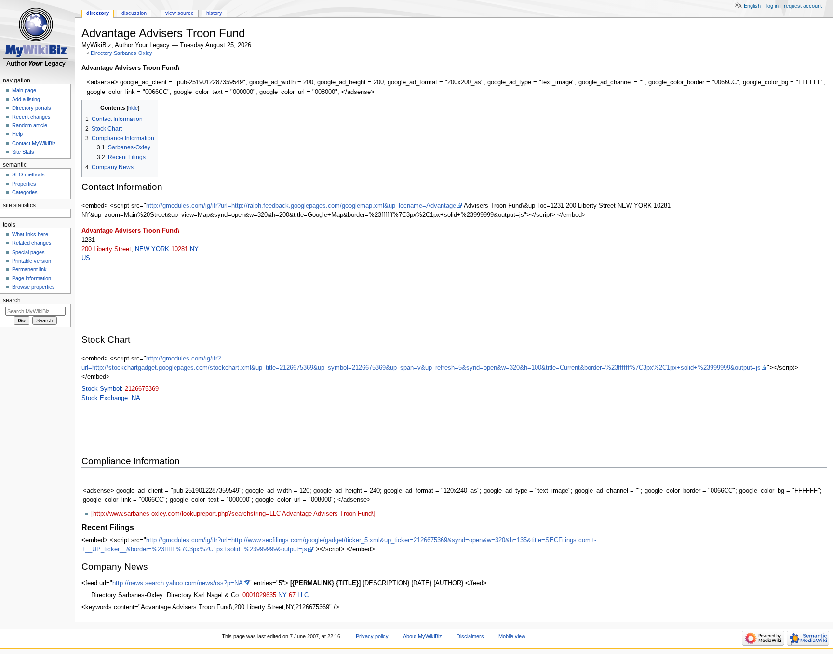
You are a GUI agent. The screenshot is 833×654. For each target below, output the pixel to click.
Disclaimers (470, 636)
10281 (179, 249)
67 (292, 595)
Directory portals (31, 108)
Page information (31, 278)
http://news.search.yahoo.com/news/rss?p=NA (177, 583)
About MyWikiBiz (422, 636)
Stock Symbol (101, 389)
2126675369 (142, 389)
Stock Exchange (104, 398)
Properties (24, 184)
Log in (772, 6)
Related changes (32, 243)
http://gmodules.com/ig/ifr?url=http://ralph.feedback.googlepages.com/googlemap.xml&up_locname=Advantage (301, 205)
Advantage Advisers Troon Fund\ (130, 230)
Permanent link (29, 269)
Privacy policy (372, 636)
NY (194, 249)
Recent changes (31, 117)
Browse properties (33, 287)
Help (17, 134)
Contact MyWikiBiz (34, 143)
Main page (24, 90)
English (752, 6)
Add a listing (26, 99)
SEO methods (28, 174)
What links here (30, 234)
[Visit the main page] (37, 37)
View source (179, 13)
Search (12, 300)
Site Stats (23, 152)
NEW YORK (152, 249)
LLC (303, 595)
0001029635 (259, 595)
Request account (803, 6)
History (214, 13)
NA (136, 398)
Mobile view (511, 636)
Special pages (28, 252)
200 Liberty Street (106, 249)
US (85, 258)
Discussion (134, 13)
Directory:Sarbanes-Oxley (121, 53)
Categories (25, 192)
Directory (97, 13)
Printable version (31, 261)
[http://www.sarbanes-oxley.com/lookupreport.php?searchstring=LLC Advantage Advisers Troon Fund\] (233, 513)
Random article (29, 125)
